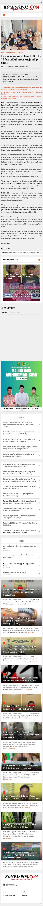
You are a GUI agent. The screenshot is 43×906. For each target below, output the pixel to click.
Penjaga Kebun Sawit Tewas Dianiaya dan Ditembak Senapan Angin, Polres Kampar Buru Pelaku (21, 735)
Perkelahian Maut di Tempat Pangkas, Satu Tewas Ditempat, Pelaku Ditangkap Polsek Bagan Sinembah (20, 649)
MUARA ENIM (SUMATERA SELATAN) (14, 52)
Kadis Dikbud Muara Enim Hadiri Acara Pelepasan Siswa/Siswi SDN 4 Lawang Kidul (21, 295)
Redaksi (24, 892)
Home (2, 52)
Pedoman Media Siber (9, 895)
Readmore (26, 604)
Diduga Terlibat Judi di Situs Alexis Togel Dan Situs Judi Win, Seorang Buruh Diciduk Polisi (21, 592)
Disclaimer (25, 895)
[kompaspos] (21, 10)
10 (4, 848)
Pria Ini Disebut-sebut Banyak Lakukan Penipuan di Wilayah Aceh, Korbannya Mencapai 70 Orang (19, 621)
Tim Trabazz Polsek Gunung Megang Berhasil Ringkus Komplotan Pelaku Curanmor (19, 276)
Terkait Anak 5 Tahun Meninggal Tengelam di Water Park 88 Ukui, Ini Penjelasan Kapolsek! (18, 855)
